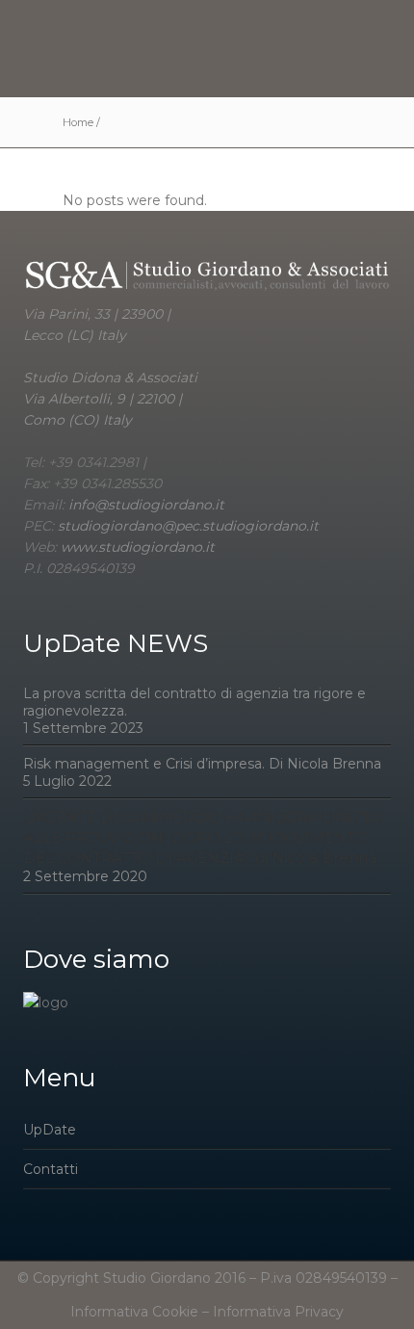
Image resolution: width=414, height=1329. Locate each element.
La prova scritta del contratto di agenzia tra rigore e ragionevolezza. (194, 702)
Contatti (50, 1169)
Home (78, 122)
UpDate (49, 1129)
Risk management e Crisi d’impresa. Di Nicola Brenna (202, 763)
